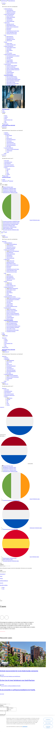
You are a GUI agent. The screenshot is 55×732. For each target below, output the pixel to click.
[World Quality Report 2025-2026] (28, 124)
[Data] (11, 710)
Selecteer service (3, 710)
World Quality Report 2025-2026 (8, 125)
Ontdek (6, 335)
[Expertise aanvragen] (28, 175)
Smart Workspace (5, 109)
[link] (7, 0)
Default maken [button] (10, 186)
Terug (8, 244)
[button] (5, 112)
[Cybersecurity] (11, 709)
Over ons (6, 383)
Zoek (1, 570)
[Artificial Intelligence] (11, 708)
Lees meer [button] (2, 674)
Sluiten (6, 184)
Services (6, 236)
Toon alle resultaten (4, 585)
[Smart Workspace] (28, 97)
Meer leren (4, 241)
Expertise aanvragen (6, 177)
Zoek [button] (1, 183)
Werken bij (7, 351)
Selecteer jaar (2, 714)
